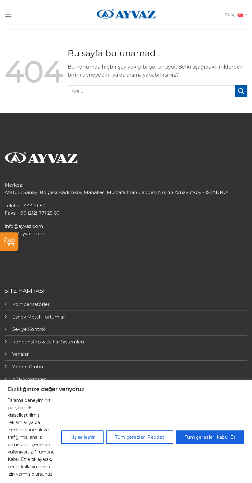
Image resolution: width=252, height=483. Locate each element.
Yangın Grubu (27, 367)
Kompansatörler (30, 304)
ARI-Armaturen (29, 379)
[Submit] (241, 91)
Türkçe (231, 14)
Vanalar (20, 354)
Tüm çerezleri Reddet (139, 437)
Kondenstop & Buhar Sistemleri (48, 342)
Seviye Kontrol (28, 329)
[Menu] (8, 14)
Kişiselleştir (82, 437)
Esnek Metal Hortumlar (38, 317)
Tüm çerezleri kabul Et (210, 437)
